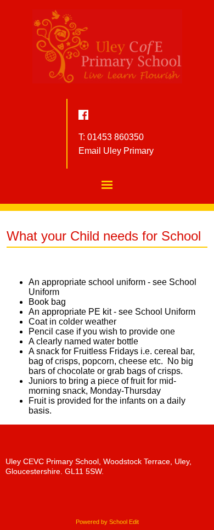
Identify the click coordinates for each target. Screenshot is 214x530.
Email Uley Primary (116, 150)
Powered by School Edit (107, 521)
